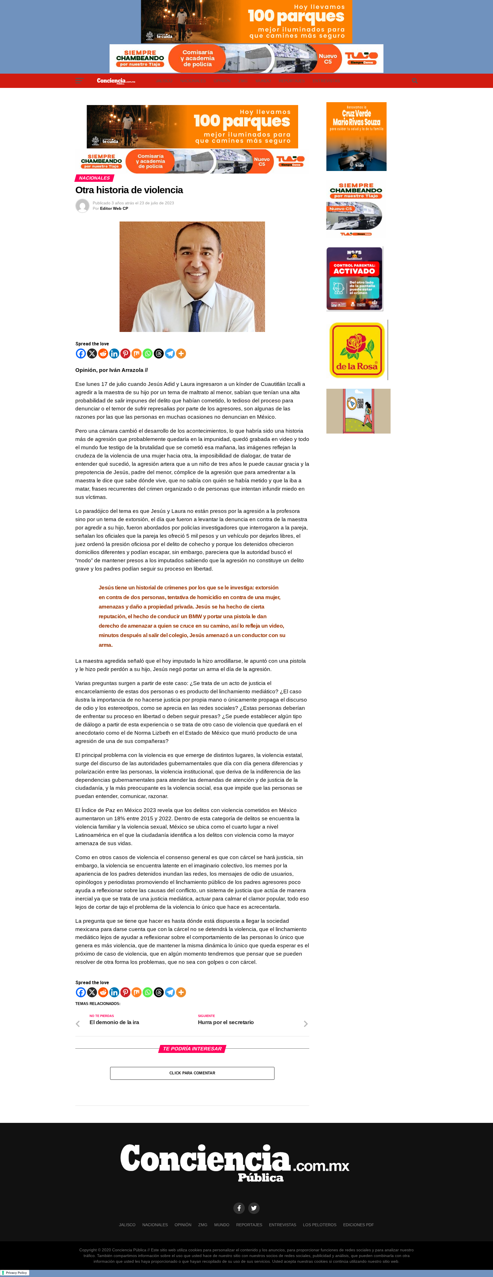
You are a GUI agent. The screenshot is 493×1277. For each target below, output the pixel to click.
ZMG (243, 80)
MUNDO (263, 80)
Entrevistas (326, 80)
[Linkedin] (114, 353)
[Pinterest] (125, 353)
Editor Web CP (114, 208)
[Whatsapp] (148, 353)
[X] (92, 353)
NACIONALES (193, 80)
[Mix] (137, 353)
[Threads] (159, 353)
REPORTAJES (292, 80)
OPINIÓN (222, 80)
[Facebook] (81, 353)
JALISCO (164, 80)
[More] (181, 353)
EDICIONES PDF (358, 1224)
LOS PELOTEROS (319, 1224)
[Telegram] (170, 353)
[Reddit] (103, 353)
